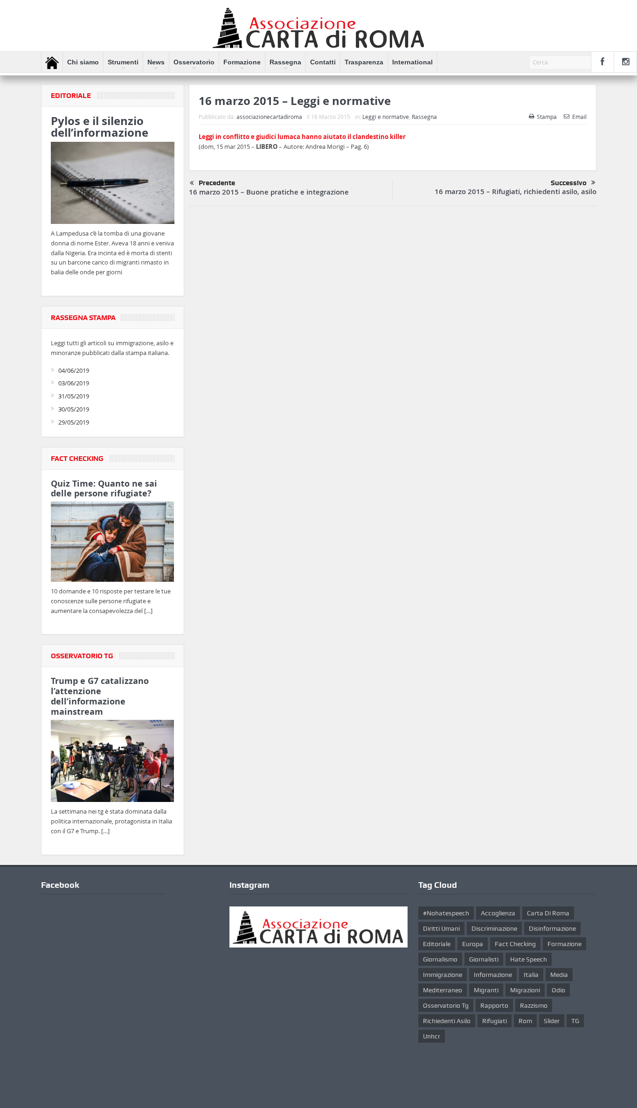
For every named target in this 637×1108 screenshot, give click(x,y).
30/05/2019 (73, 409)
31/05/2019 (73, 396)
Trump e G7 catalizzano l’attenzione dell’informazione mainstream (100, 696)
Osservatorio (194, 62)
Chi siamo (83, 62)
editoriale (436, 944)
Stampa (547, 116)
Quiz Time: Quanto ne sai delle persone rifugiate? (104, 489)
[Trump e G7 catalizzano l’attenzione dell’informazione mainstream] (112, 762)
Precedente (217, 183)
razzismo (533, 1005)
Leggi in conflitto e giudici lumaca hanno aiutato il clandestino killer (302, 136)
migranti (486, 990)
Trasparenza (364, 62)
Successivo (569, 183)
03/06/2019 (73, 383)
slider (552, 1020)
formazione (564, 944)
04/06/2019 (73, 370)
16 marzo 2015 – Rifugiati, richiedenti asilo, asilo (515, 191)
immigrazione (442, 974)
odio (558, 990)
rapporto (494, 1005)
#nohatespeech (446, 913)
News (156, 62)
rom (525, 1020)
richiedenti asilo (447, 1020)
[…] (148, 610)
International (412, 62)
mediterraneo (442, 990)
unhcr (431, 1036)
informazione (493, 974)
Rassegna (285, 62)
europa (472, 944)
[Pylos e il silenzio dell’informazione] (112, 184)
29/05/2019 (73, 422)
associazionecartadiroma (269, 116)
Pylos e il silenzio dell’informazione (99, 126)
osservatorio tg (446, 1005)
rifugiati (494, 1020)
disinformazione (552, 928)
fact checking (515, 944)
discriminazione (494, 928)
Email (579, 116)
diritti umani (441, 928)
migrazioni (525, 990)
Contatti (323, 62)
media (559, 974)
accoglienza (498, 913)
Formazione (242, 62)
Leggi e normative (385, 116)
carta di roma (548, 913)
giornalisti (484, 959)
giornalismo (440, 959)
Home (52, 62)
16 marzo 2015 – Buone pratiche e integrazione (269, 192)
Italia (531, 974)
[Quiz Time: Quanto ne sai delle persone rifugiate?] (112, 543)
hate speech (528, 959)
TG (575, 1020)
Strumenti (123, 62)
